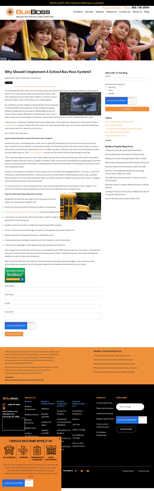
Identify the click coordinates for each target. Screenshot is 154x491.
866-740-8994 (140, 7)
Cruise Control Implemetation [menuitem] (102, 425)
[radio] (127, 87)
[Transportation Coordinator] (37, 453)
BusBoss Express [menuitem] (31, 414)
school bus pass (51, 86)
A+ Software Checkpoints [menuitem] (101, 433)
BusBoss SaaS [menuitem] (30, 428)
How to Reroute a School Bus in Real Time (122, 198)
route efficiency (113, 125)
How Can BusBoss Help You (78, 403)
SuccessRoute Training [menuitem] (78, 436)
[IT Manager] (23, 453)
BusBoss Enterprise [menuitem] (29, 421)
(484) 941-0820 (14, 404)
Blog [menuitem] (146, 11)
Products (30, 397)
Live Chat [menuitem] (76, 424)
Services (101, 397)
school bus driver (39, 86)
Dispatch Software (115, 135)
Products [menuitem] (78, 11)
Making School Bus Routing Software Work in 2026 (125, 158)
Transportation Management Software (123, 128)
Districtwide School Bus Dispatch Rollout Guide (124, 154)
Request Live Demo (112, 7)
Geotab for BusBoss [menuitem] (61, 412)
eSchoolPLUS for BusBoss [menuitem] (64, 448)
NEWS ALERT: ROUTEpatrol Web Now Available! (77, 3)
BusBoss (28, 401)
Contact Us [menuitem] (124, 11)
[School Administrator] (51, 453)
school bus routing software (119, 121)
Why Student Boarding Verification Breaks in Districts (127, 162)
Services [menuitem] (89, 11)
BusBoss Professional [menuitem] (30, 407)
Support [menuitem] (100, 11)
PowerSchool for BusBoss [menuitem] (64, 439)
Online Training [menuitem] (78, 429)
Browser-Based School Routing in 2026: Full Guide (125, 166)
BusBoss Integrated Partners (62, 403)
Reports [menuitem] (75, 419)
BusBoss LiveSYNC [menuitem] (45, 431)
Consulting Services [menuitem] (104, 403)
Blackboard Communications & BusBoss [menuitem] (64, 422)
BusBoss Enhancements (48, 402)
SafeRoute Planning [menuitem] (104, 413)
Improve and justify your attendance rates (22, 212)
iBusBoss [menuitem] (45, 408)
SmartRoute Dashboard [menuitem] (77, 412)
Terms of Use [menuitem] (143, 471)
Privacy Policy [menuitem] (128, 471)
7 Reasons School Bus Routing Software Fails (123, 150)
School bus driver (36, 152)
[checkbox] (127, 90)
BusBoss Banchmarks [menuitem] (105, 419)
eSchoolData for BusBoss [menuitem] (64, 431)
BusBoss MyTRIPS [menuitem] (45, 415)
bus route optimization (117, 132)
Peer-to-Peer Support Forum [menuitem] (78, 444)
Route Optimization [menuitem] (104, 408)
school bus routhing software (23, 86)
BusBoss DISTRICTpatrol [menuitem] (31, 434)
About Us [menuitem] (137, 11)
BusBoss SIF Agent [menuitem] (46, 423)
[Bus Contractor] (9, 453)
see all (108, 140)
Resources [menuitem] (111, 11)
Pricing (127, 7)
